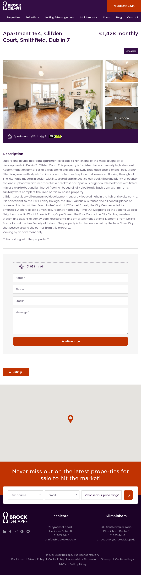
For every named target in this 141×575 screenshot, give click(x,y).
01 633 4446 (35, 267)
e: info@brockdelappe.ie (60, 539)
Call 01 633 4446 (124, 6)
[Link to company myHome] (28, 532)
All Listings (16, 372)
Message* (22, 312)
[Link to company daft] (22, 532)
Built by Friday (78, 564)
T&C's (62, 564)
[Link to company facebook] (10, 532)
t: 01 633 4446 (60, 535)
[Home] (35, 6)
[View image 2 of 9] (121, 71)
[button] (121, 118)
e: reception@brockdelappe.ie (116, 539)
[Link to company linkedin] (4, 532)
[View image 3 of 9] (121, 94)
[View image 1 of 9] (53, 94)
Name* (20, 278)
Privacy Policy (36, 559)
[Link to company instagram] (16, 532)
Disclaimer (17, 559)
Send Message (70, 341)
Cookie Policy (56, 559)
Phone (19, 289)
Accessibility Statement (82, 559)
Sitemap (106, 559)
